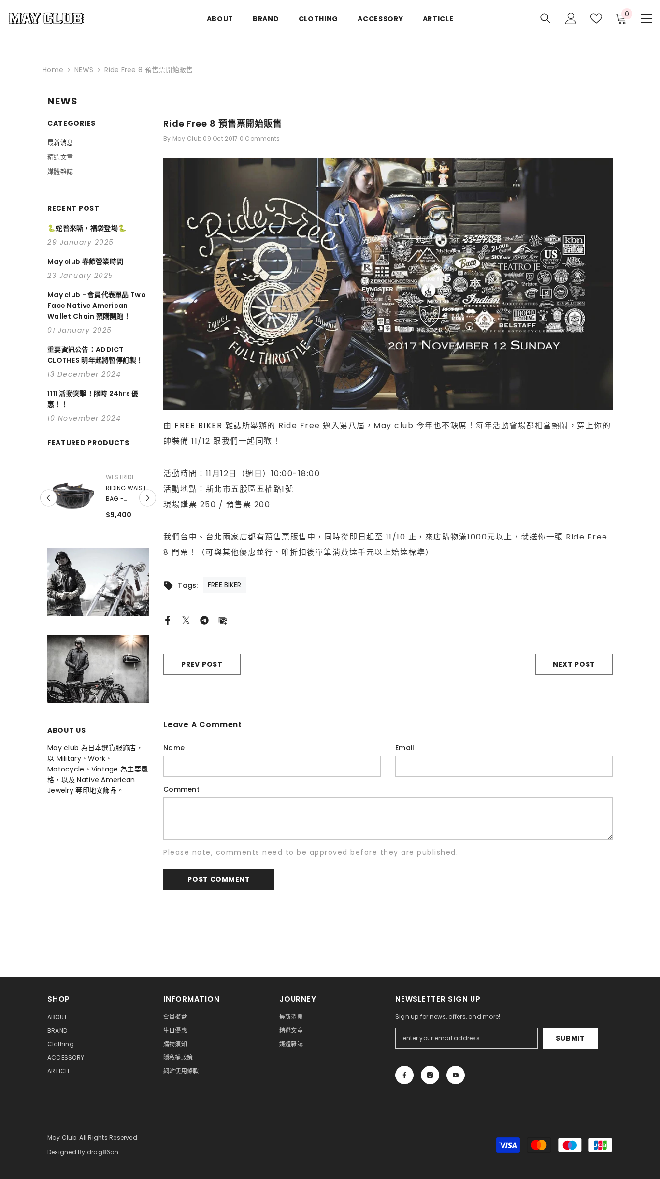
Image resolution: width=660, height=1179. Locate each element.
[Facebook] (167, 620)
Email (404, 748)
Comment (181, 789)
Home (53, 69)
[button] (48, 499)
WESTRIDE (94, 477)
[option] (72, 497)
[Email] (222, 620)
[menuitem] (98, 142)
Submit (570, 1038)
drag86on (102, 1152)
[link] (98, 584)
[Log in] (571, 18)
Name (174, 748)
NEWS (83, 69)
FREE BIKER (198, 425)
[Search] (545, 18)
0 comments (260, 138)
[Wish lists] (596, 18)
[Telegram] (204, 620)
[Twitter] (186, 620)
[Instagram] (430, 1075)
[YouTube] (455, 1075)
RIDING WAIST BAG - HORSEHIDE (100, 494)
